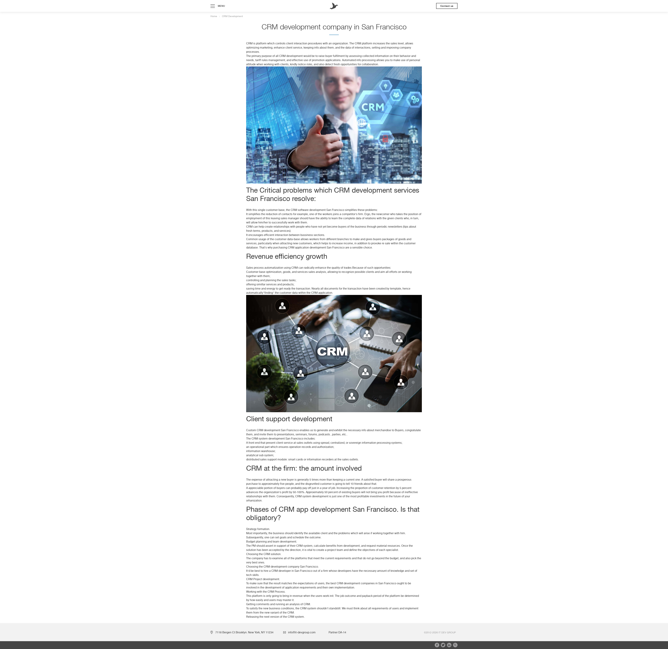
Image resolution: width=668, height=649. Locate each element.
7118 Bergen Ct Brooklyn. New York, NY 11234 (244, 632)
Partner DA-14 (337, 632)
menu (221, 6)
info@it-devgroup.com (302, 632)
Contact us (446, 6)
